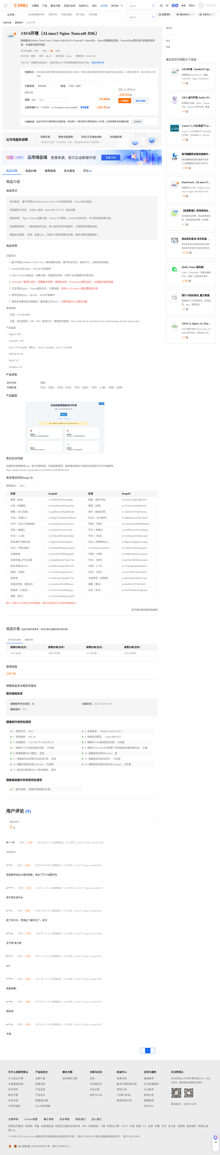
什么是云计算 (15, 1078)
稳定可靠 (13, 1095)
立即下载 (11, 673)
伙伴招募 (93, 14)
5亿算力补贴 (123, 1095)
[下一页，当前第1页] (152, 1050)
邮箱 (168, 47)
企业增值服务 (151, 1084)
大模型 (35, 5)
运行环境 (31, 23)
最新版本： (16, 709)
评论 (87, 170)
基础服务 (149, 1078)
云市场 (104, 5)
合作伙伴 (116, 5)
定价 (94, 5)
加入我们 (97, 1119)
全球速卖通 (47, 1126)
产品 (44, 5)
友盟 (150, 1126)
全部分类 (7, 23)
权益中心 (84, 5)
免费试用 (40, 1084)
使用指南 (50, 170)
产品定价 (40, 1095)
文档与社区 (70, 5)
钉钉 (163, 1126)
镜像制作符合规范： (21, 704)
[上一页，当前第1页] (142, 1050)
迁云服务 (149, 1089)
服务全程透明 (65, 137)
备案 (184, 5)
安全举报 (65, 1119)
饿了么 (12, 1130)
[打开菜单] (5, 5)
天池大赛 (95, 1089)
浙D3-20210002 (131, 1136)
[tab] (14, 639)
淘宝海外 (191, 1126)
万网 (131, 1126)
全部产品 (40, 1078)
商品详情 (11, 170)
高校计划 (122, 1089)
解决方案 (55, 5)
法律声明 (13, 1119)
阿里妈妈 (93, 1126)
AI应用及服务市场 (36, 14)
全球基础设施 (15, 1084)
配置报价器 (41, 1100)
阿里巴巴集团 (15, 1126)
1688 (84, 1126)
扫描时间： (88, 704)
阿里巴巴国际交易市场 (67, 1126)
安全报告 (69, 170)
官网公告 (149, 1095)
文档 (92, 1078)
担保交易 (45, 137)
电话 (168, 41)
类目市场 (53, 14)
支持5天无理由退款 (91, 137)
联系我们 (81, 1119)
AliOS (124, 1126)
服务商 (169, 28)
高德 (138, 1126)
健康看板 (149, 1100)
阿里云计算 (113, 1126)
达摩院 (181, 1126)
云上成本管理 (42, 1106)
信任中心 (149, 1106)
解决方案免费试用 (127, 1084)
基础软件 (19, 23)
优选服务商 (116, 137)
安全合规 (13, 1100)
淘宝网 (28, 1126)
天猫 (36, 1126)
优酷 (157, 1126)
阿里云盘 (203, 1126)
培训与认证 (96, 1095)
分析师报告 (14, 1106)
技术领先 (13, 1089)
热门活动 (80, 14)
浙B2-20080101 (86, 1136)
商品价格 (30, 170)
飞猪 (102, 1126)
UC (144, 1126)
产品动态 (40, 1089)
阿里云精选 (66, 14)
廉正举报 (49, 1119)
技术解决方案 (70, 1078)
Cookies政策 (31, 1119)
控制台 (192, 5)
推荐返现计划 (124, 1100)
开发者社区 (96, 1084)
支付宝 (172, 1126)
